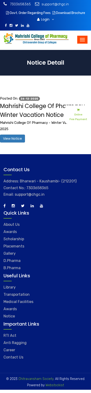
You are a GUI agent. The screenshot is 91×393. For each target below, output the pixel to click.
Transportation (17, 294)
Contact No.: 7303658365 (26, 188)
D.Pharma (12, 260)
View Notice (12, 138)
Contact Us (13, 357)
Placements (14, 246)
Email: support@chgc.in (24, 194)
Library (10, 287)
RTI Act (10, 335)
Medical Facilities (18, 301)
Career (9, 350)
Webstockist (54, 385)
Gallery (10, 253)
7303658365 (20, 4)
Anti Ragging (15, 343)
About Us (12, 224)
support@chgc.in (55, 4)
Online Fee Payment (78, 117)
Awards (10, 232)
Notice (9, 316)
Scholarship (14, 239)
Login (45, 19)
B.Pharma (12, 268)
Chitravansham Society (35, 379)
